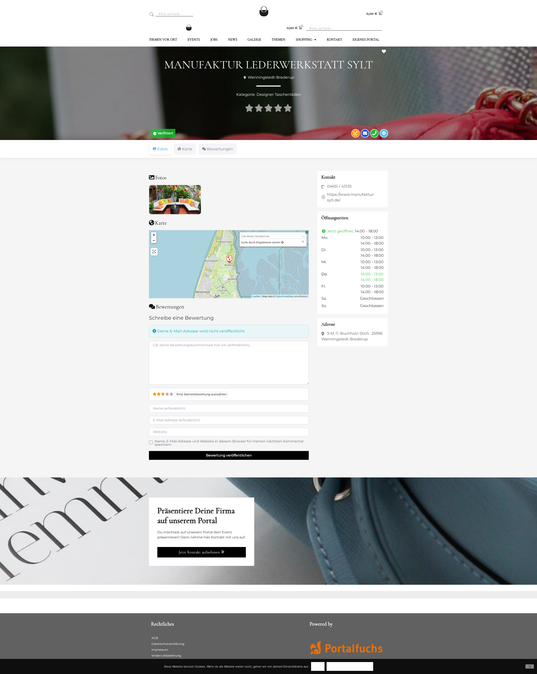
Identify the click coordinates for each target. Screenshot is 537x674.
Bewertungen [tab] (220, 149)
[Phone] (374, 133)
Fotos (161, 177)
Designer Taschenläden (279, 94)
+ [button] (154, 235)
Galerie (254, 40)
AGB (154, 638)
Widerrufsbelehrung (166, 655)
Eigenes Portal (366, 40)
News (232, 40)
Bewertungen (170, 306)
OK (317, 666)
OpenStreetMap (284, 296)
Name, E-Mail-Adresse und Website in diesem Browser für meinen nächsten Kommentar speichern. (229, 443)
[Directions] (384, 133)
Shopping (304, 40)
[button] (163, 133)
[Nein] (529, 666)
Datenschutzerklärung (167, 644)
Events (194, 40)
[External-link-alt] (355, 133)
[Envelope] (365, 133)
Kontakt (334, 40)
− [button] (154, 240)
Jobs (214, 40)
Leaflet (256, 296)
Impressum (159, 650)
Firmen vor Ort (163, 40)
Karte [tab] (187, 149)
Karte (161, 223)
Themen (278, 40)
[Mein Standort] (282, 242)
